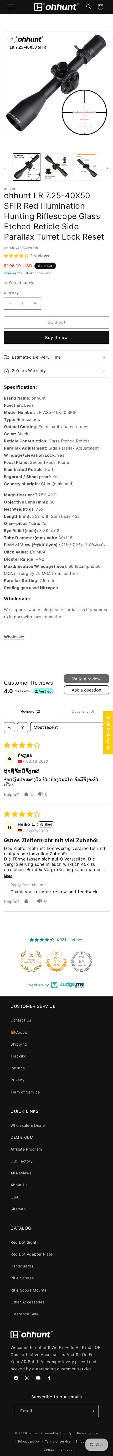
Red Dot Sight (24, 1242)
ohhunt (34, 1433)
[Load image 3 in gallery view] (86, 167)
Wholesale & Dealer (28, 1125)
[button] (10, 7)
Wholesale (14, 636)
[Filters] (22, 727)
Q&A (15, 1197)
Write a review (86, 678)
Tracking (19, 1056)
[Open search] (9, 727)
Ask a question (86, 690)
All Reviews (21, 1173)
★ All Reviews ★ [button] (108, 733)
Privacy (17, 1080)
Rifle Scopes (22, 1278)
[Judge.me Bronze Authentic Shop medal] (31, 961)
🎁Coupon (20, 1032)
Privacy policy (29, 1441)
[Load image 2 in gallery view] (56, 167)
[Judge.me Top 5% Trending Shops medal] (81, 961)
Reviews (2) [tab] (30, 711)
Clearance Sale (24, 1314)
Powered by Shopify (56, 1433)
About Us (19, 1185)
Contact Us (21, 1020)
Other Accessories (27, 1302)
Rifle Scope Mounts (29, 1290)
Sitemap (18, 1209)
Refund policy (87, 1433)
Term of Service (25, 1092)
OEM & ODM (22, 1137)
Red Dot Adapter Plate (32, 1254)
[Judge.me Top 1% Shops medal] (56, 961)
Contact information (59, 1450)
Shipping (10, 272)
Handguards (22, 1266)
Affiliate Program (26, 1149)
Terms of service (57, 1441)
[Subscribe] (92, 1411)
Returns (18, 1068)
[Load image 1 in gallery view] (26, 167)
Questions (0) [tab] (82, 711)
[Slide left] (6, 168)
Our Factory (22, 1161)
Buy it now (56, 337)
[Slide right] (107, 168)
